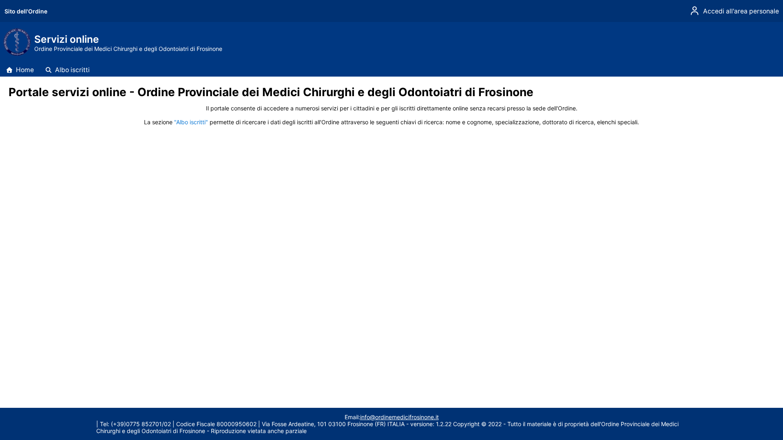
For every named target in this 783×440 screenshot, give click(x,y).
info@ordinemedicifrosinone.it (399, 417)
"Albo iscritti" (191, 122)
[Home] (17, 54)
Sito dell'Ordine (25, 11)
